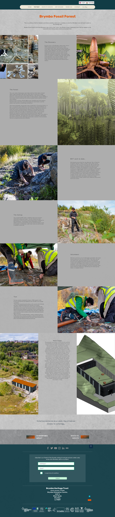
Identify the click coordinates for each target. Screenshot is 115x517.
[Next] (85, 437)
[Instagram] (59, 448)
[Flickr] (67, 448)
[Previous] (30, 437)
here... (63, 424)
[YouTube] (55, 448)
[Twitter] (51, 448)
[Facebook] (48, 448)
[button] (59, 7)
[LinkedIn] (63, 448)
